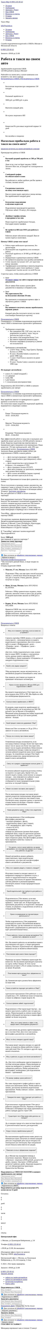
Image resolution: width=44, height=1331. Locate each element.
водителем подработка (14, 1282)
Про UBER (9, 12)
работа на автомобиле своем (16, 1279)
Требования (9, 8)
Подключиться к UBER (10, 79)
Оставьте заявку (12, 280)
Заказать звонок (11, 18)
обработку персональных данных (30, 555)
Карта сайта (10, 1284)
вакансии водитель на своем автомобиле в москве (20, 149)
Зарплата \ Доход (11, 10)
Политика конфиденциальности (13, 560)
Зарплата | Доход (11, 34)
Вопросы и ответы (12, 14)
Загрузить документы (17, 491)
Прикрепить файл (8, 1306)
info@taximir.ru (6, 26)
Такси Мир (5, 2)
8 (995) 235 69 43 (16, 2)
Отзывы (8, 16)
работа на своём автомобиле (16, 1277)
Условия (8, 6)
